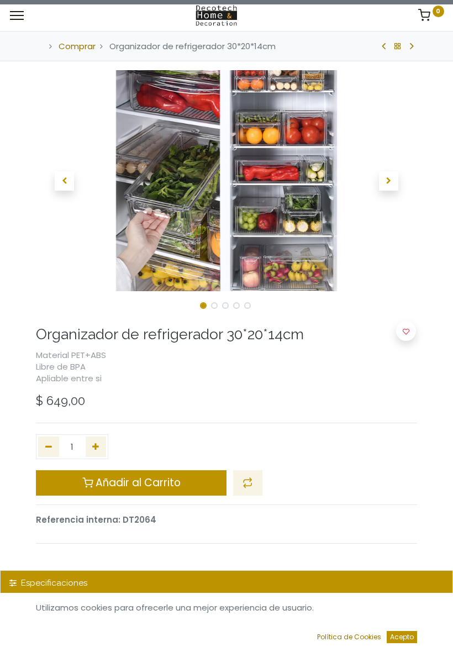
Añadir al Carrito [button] (137, 482)
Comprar (77, 46)
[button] (64, 180)
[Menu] (17, 15)
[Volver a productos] (397, 46)
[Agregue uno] (96, 447)
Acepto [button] (402, 637)
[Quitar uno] (48, 447)
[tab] (226, 583)
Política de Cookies (349, 637)
